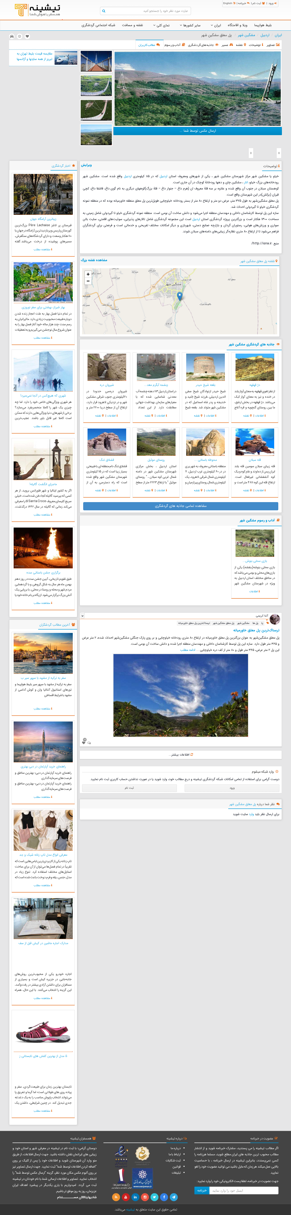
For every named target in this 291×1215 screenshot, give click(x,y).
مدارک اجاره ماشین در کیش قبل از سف (43, 943)
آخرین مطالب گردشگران (54, 624)
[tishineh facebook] (164, 1197)
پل (262, 623)
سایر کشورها (191, 25)
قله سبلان (255, 459)
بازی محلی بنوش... (255, 560)
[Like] (83, 743)
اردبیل (265, 35)
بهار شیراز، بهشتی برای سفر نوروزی (43, 307)
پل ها (255, 623)
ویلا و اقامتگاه (237, 25)
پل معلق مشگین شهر (223, 623)
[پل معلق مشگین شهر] (96, 61)
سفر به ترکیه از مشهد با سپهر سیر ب (43, 677)
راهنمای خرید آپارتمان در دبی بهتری (43, 766)
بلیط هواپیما (263, 25)
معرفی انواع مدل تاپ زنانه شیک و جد (43, 854)
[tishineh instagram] (145, 1197)
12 (85, 739)
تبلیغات (176, 1172)
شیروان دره (107, 384)
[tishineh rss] (116, 1197)
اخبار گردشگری (61, 165)
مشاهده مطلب (42, 249)
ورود (270, 3)
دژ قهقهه (254, 384)
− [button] (88, 281)
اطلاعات (259, 416)
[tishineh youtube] (126, 1197)
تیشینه (130, 1209)
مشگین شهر (246, 35)
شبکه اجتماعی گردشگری (98, 25)
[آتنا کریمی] (275, 619)
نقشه (246, 416)
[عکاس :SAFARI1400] (197, 88)
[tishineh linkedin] (135, 1197)
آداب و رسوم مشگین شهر (257, 520)
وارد (251, 814)
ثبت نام (256, 3)
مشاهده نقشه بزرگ (94, 260)
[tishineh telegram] (174, 1197)
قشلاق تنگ (106, 459)
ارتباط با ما (175, 1154)
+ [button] (88, 274)
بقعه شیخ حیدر (205, 384)
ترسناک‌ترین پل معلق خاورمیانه (194, 623)
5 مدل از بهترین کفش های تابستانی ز (43, 1056)
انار (246, 182)
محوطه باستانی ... (205, 459)
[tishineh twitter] (155, 1197)
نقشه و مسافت (132, 25)
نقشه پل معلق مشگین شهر (258, 261)
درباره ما (176, 1148)
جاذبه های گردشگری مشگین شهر (251, 344)
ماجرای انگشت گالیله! (43, 484)
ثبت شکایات (173, 1160)
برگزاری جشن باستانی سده (43, 572)
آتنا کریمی (262, 616)
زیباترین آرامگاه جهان (43, 218)
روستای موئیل (156, 459)
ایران (217, 25)
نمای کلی (163, 25)
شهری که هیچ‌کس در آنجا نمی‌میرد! (43, 395)
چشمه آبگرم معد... (156, 384)
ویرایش (86, 164)
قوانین (177, 1166)
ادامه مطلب (187, 649)
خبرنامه (242, 3)
